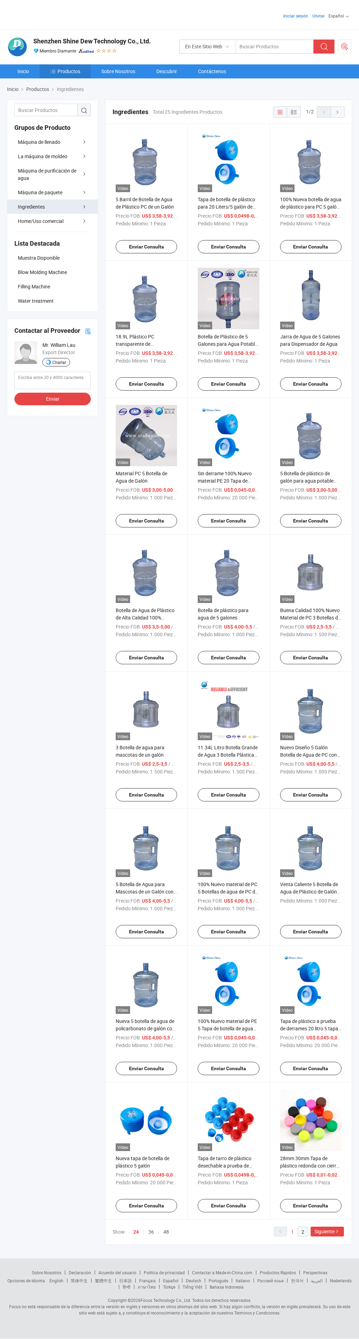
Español (170, 1280)
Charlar (59, 362)
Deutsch (193, 1280)
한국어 (297, 1280)
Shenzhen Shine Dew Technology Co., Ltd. (92, 41)
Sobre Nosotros (118, 71)
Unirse (318, 16)
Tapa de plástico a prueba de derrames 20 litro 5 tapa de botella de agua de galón (309, 1028)
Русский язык (270, 1280)
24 (136, 1232)
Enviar (53, 398)
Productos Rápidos (278, 1272)
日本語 (125, 1280)
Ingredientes (31, 206)
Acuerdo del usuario (117, 1272)
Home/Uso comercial (40, 221)
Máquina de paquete (40, 192)
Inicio (23, 71)
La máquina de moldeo (42, 156)
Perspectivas (315, 1272)
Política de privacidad (164, 1272)
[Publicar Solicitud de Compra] (344, 47)
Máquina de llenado (39, 142)
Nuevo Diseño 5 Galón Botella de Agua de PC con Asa (308, 754)
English (56, 1280)
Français (147, 1280)
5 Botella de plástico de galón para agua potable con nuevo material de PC (307, 480)
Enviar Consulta (146, 247)
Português (218, 1280)
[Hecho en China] (52, 14)
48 (166, 1231)
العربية (317, 1280)
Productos (68, 71)
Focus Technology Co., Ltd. (166, 1300)
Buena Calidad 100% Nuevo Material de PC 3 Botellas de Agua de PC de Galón (310, 617)
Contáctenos (212, 71)
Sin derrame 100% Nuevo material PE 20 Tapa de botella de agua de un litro (225, 480)
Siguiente (324, 1231)
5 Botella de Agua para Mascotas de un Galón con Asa (145, 891)
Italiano (243, 1280)
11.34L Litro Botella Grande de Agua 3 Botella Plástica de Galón (228, 754)
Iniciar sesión (295, 16)
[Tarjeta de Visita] (88, 331)
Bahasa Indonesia (227, 1287)
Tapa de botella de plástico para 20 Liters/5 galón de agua (226, 206)
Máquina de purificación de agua (47, 174)
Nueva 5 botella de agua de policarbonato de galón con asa (145, 1028)
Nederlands (341, 1280)
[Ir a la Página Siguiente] (337, 112)
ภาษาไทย (147, 1287)
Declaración (80, 1272)
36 (151, 1231)
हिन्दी (126, 1287)
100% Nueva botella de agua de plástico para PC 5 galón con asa (310, 206)
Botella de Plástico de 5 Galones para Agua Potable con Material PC (227, 344)
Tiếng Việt (192, 1287)
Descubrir (166, 71)
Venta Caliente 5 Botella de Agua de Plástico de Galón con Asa (309, 891)
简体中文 (79, 1280)
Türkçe (169, 1287)
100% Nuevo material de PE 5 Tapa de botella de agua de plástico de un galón (227, 1028)
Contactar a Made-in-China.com (222, 1272)
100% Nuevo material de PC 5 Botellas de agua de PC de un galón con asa (228, 891)
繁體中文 (103, 1280)
